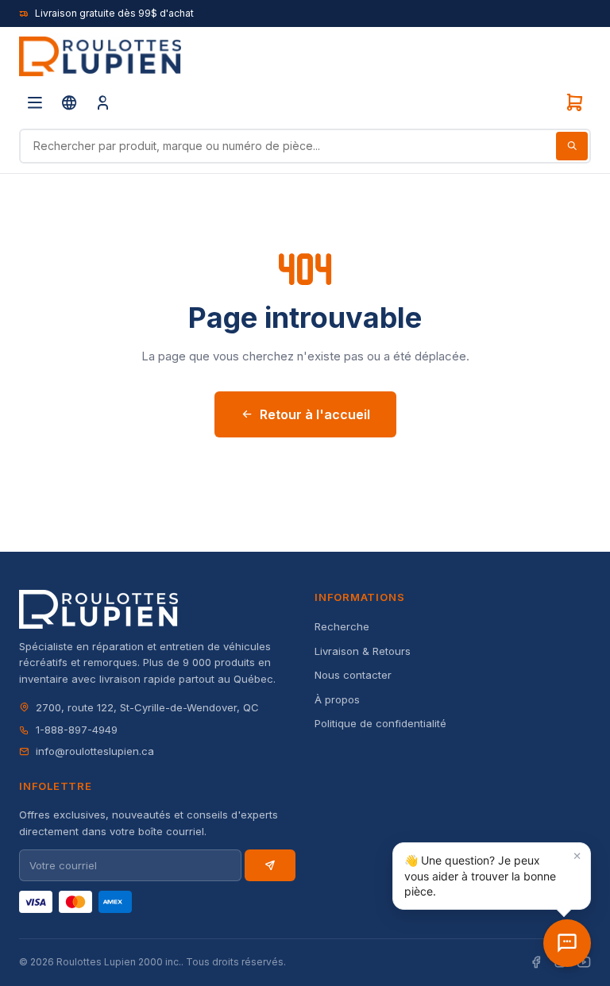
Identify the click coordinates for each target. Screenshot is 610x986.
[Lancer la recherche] (572, 146)
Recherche (342, 626)
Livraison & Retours (363, 651)
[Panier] (574, 102)
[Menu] (35, 102)
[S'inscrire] (270, 865)
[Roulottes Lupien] (567, 943)
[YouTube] (584, 962)
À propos (337, 699)
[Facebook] (536, 962)
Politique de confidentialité (380, 723)
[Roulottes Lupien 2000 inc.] (100, 56)
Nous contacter (353, 674)
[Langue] (69, 102)
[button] (491, 876)
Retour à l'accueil (315, 414)
